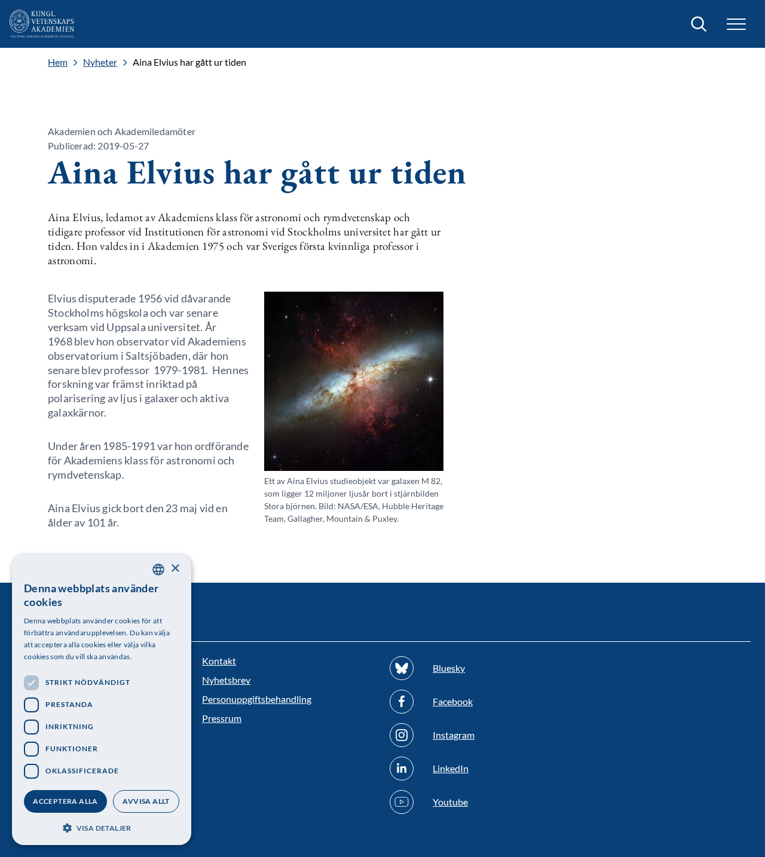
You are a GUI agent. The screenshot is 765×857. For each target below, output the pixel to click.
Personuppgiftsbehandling (256, 699)
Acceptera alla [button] (65, 801)
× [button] (174, 568)
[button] (101, 827)
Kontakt (219, 660)
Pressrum (221, 718)
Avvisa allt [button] (146, 801)
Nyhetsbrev (226, 679)
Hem (58, 62)
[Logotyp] (42, 24)
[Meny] (736, 24)
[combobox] (158, 570)
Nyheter (100, 62)
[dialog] (101, 700)
